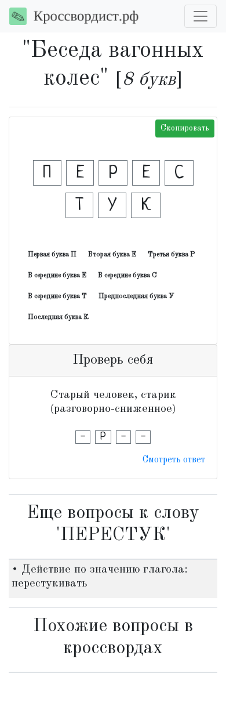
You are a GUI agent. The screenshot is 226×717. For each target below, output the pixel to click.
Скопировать (185, 128)
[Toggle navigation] (200, 16)
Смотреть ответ (174, 460)
